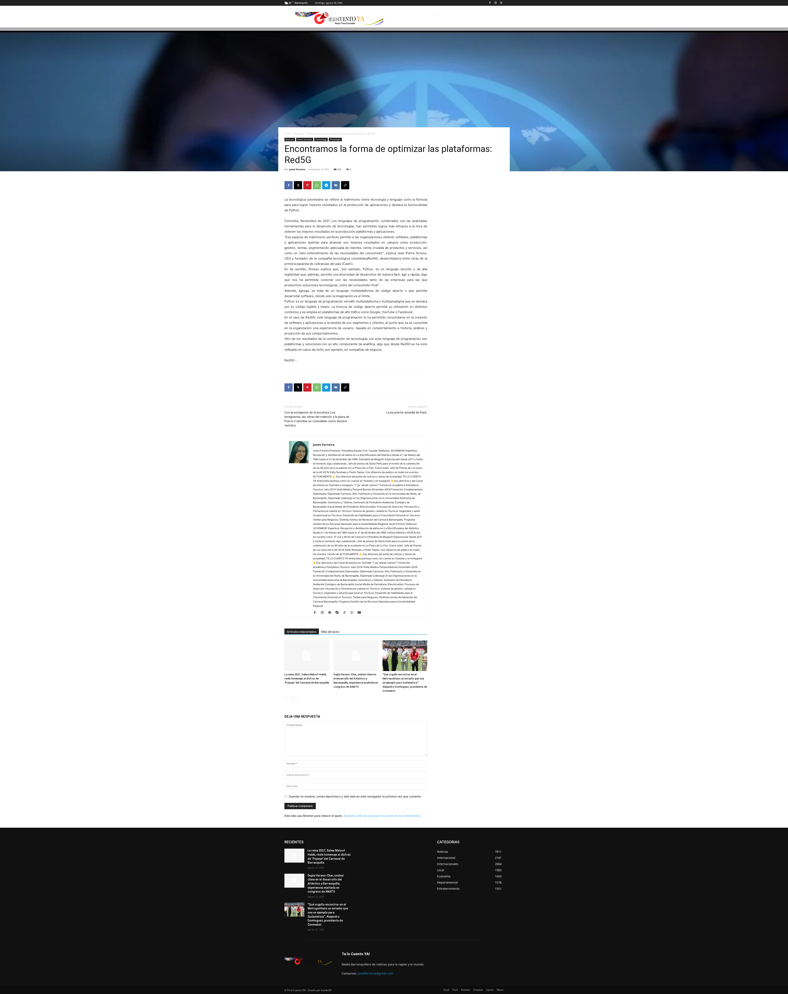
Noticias (299, 133)
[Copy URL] (345, 185)
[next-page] (293, 699)
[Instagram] (495, 3)
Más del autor (330, 631)
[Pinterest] (307, 185)
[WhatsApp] (317, 185)
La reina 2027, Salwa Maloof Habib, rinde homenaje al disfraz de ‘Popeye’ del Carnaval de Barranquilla (306, 678)
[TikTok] (345, 612)
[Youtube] (360, 612)
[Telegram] (326, 185)
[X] (501, 3)
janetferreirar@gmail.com (375, 973)
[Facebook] (490, 3)
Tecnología (335, 139)
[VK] (336, 185)
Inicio (287, 133)
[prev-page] (287, 699)
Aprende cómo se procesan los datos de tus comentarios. (382, 815)
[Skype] (338, 612)
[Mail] (331, 612)
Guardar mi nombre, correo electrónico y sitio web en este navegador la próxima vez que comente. (355, 796)
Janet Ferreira (297, 169)
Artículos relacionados (301, 631)
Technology (320, 139)
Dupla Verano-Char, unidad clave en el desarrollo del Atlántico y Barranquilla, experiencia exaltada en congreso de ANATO (326, 883)
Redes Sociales (304, 139)
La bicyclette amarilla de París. (406, 412)
